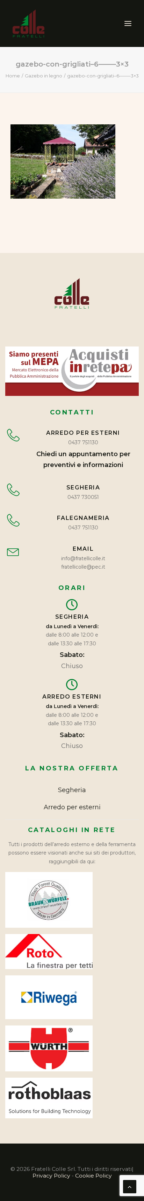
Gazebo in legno (43, 75)
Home (13, 75)
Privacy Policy (51, 1175)
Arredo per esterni (72, 807)
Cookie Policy (93, 1175)
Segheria (72, 790)
